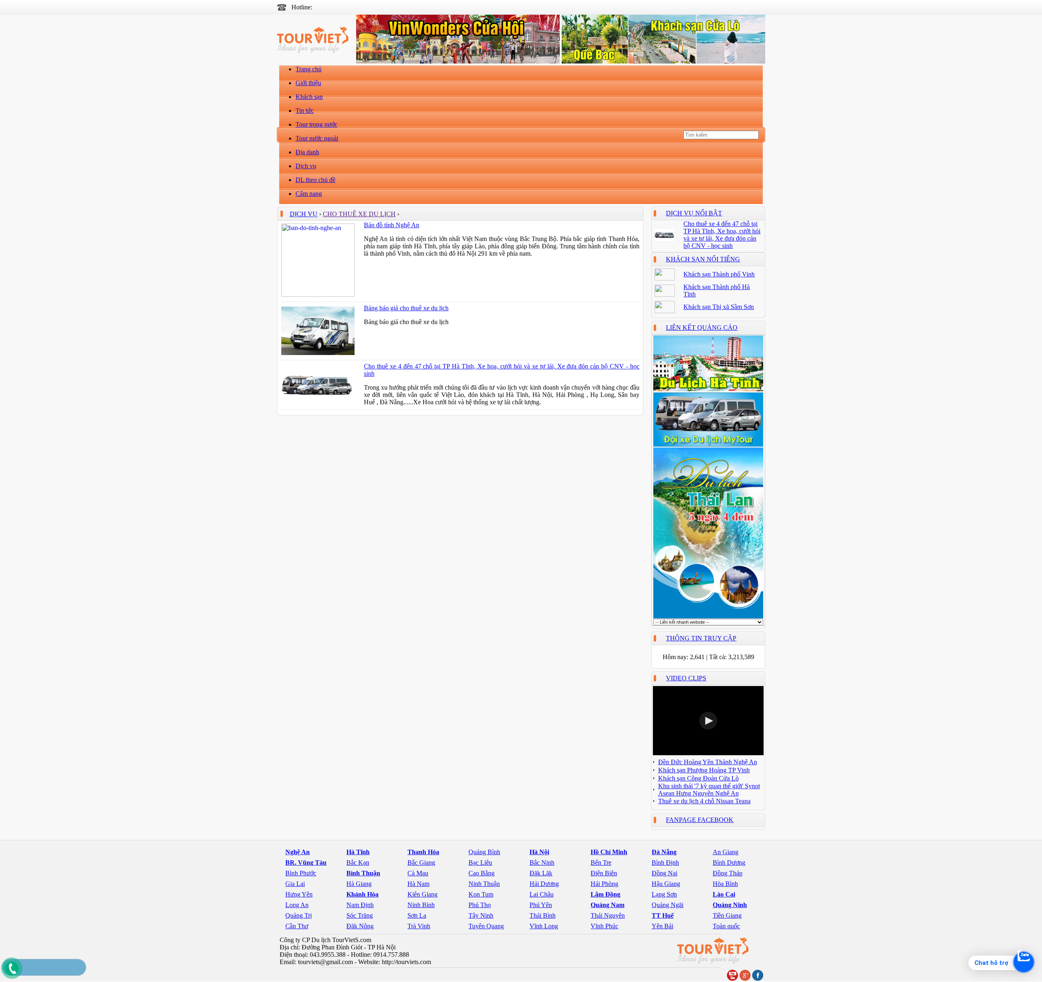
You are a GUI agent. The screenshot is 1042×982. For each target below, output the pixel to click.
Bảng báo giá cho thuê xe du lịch (406, 308)
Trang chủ (309, 69)
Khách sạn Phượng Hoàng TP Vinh (704, 770)
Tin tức (305, 110)
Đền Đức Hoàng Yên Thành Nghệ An (707, 761)
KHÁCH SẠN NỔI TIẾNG (703, 259)
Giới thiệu (308, 82)
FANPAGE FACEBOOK (699, 819)
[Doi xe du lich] (708, 444)
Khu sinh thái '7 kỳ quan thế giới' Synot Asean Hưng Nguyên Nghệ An (709, 790)
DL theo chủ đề (315, 179)
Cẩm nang (309, 193)
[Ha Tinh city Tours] (708, 389)
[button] (708, 721)
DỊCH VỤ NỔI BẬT (694, 213)
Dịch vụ (306, 165)
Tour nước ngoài (317, 138)
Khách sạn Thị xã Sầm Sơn (718, 306)
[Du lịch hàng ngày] (708, 616)
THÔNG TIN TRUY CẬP (701, 638)
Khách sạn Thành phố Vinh (719, 274)
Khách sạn (309, 96)
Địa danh (307, 152)
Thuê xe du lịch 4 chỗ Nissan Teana (704, 801)
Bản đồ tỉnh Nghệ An (391, 224)
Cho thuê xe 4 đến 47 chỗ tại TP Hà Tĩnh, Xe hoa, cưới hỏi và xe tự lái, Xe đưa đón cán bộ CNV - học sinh (721, 234)
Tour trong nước (316, 124)
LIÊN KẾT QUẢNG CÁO (702, 327)
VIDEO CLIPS (686, 678)
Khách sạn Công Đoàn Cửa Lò (698, 778)
